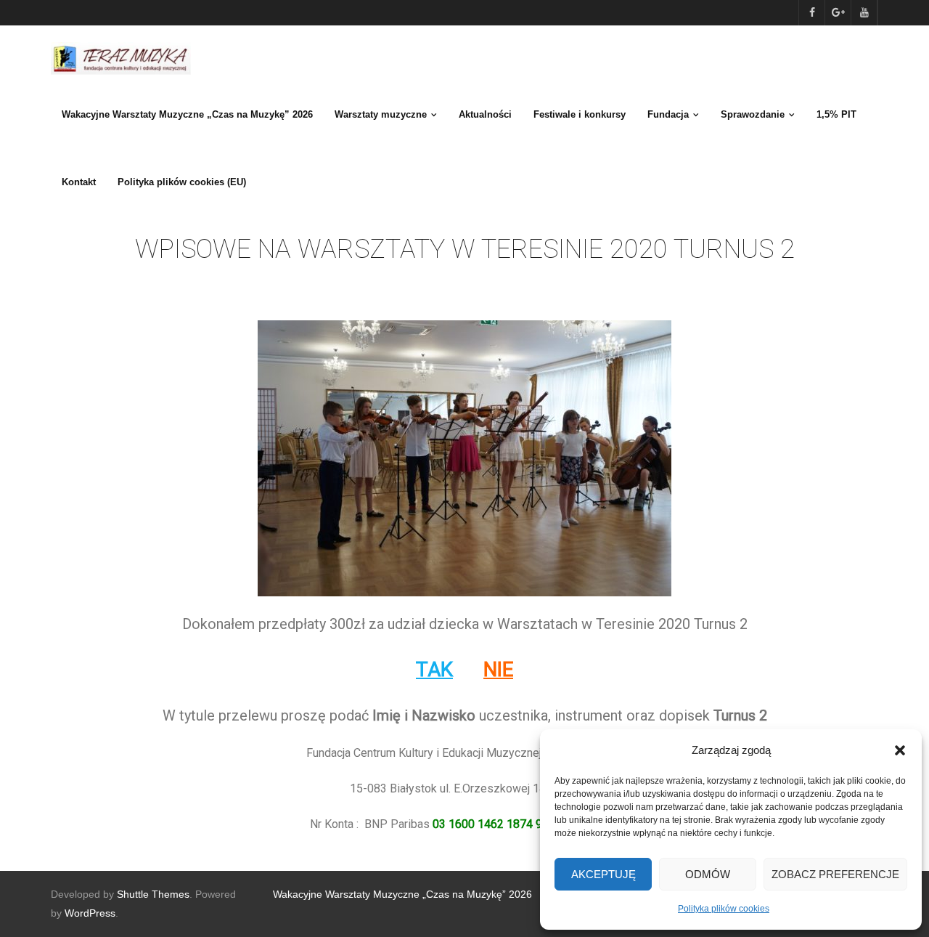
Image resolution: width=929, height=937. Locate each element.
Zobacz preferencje (835, 874)
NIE (498, 669)
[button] (900, 750)
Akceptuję (603, 874)
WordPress (90, 913)
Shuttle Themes (153, 894)
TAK (434, 669)
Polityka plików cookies (723, 909)
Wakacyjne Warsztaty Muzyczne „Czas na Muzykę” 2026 (402, 894)
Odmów (707, 874)
